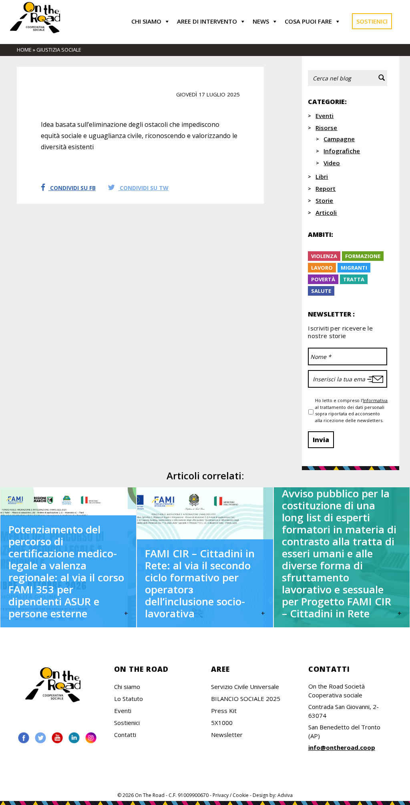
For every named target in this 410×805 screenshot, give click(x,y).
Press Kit (224, 711)
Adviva (285, 795)
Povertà (323, 279)
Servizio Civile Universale (245, 687)
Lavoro (322, 267)
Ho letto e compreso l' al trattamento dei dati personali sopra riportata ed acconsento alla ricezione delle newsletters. (351, 410)
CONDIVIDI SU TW (143, 188)
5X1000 (222, 723)
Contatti (125, 735)
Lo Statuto (128, 699)
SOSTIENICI (372, 21)
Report (326, 188)
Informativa (375, 400)
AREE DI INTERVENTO (207, 21)
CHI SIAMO (146, 21)
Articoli (326, 212)
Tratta (353, 279)
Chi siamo (127, 687)
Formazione (362, 256)
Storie (324, 200)
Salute (321, 290)
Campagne (339, 139)
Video (332, 163)
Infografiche (342, 151)
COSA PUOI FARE (308, 21)
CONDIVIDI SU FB (72, 188)
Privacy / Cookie (231, 795)
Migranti (354, 267)
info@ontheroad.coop (341, 747)
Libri (322, 176)
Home (24, 49)
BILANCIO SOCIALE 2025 (245, 699)
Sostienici (127, 723)
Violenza (324, 256)
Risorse (326, 128)
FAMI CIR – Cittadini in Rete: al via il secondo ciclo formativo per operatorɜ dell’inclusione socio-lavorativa (200, 583)
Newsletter (227, 735)
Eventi (325, 116)
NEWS (261, 21)
